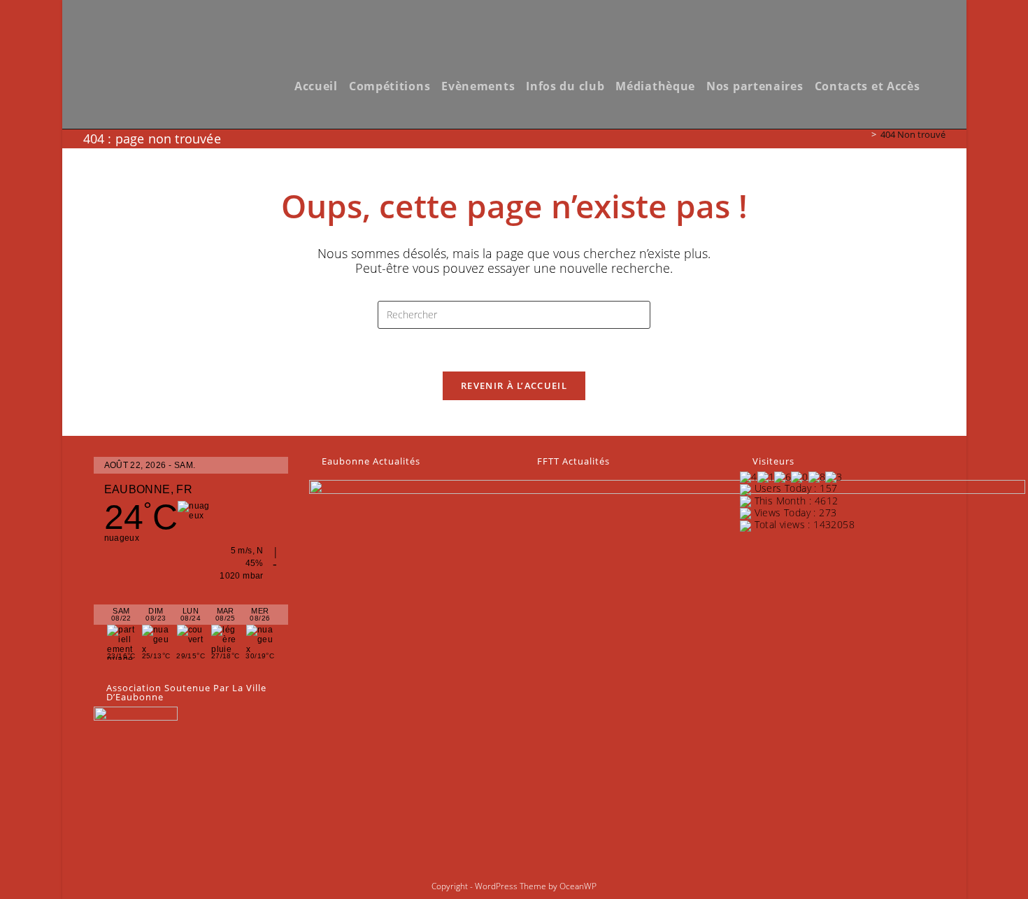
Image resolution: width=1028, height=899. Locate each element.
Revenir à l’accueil (514, 385)
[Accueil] (863, 134)
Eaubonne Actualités (371, 461)
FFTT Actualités (573, 461)
